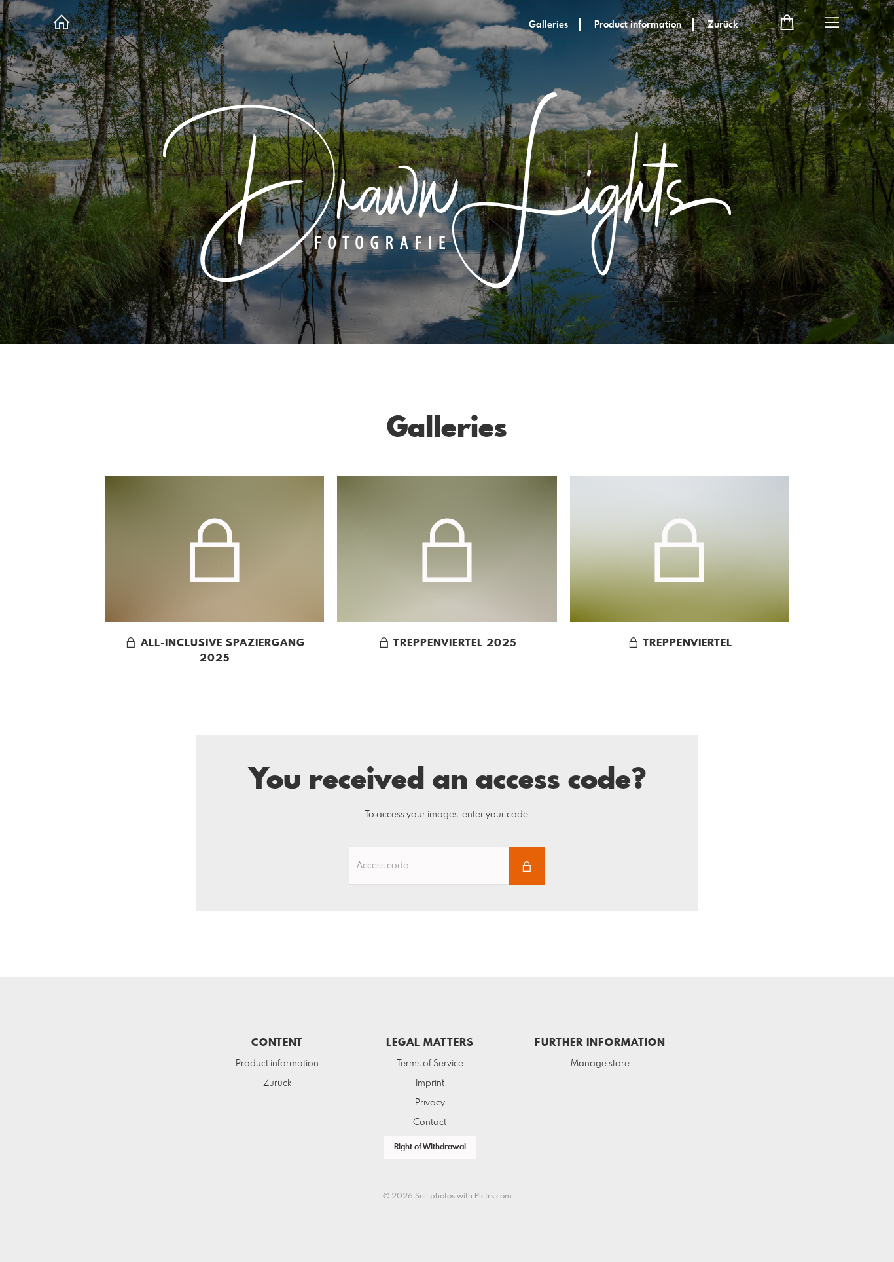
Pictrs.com (493, 1196)
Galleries (548, 24)
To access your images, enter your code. (447, 814)
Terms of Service (430, 1063)
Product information (637, 24)
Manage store (600, 1063)
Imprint (430, 1083)
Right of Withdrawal (430, 1147)
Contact (429, 1122)
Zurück (722, 24)
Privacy (430, 1102)
